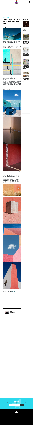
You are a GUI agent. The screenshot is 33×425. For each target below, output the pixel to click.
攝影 (3, 17)
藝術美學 (8, 17)
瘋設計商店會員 (14, 291)
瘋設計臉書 (5, 292)
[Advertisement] (16, 10)
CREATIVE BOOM (8, 289)
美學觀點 (5, 17)
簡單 (6, 41)
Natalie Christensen (14, 289)
